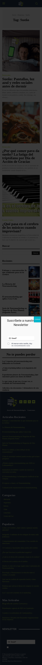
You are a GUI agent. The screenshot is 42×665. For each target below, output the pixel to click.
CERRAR (37, 319)
